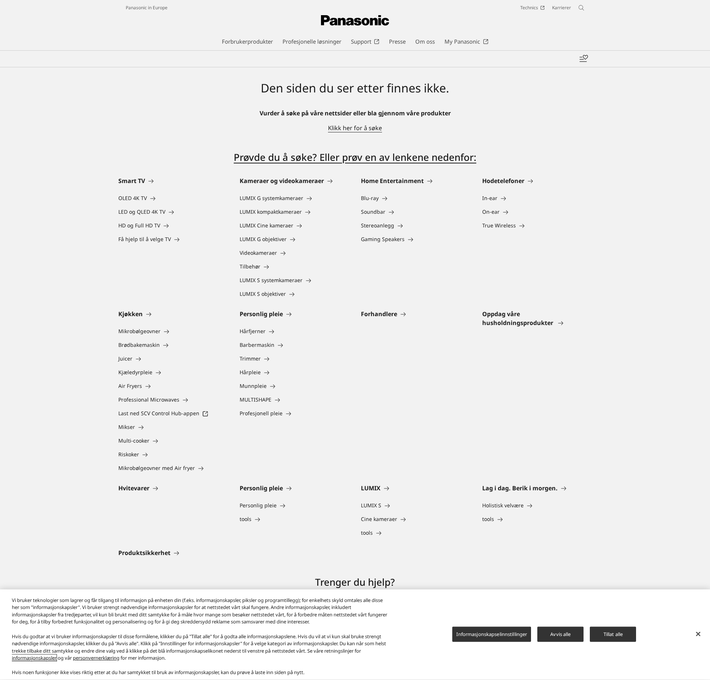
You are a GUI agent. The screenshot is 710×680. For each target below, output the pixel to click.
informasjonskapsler (34, 657)
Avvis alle (560, 633)
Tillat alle (613, 633)
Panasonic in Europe (147, 7)
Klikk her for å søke (355, 128)
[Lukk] (698, 634)
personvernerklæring (96, 657)
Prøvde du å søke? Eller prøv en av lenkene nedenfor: (355, 157)
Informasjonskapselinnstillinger (491, 633)
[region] (355, 634)
